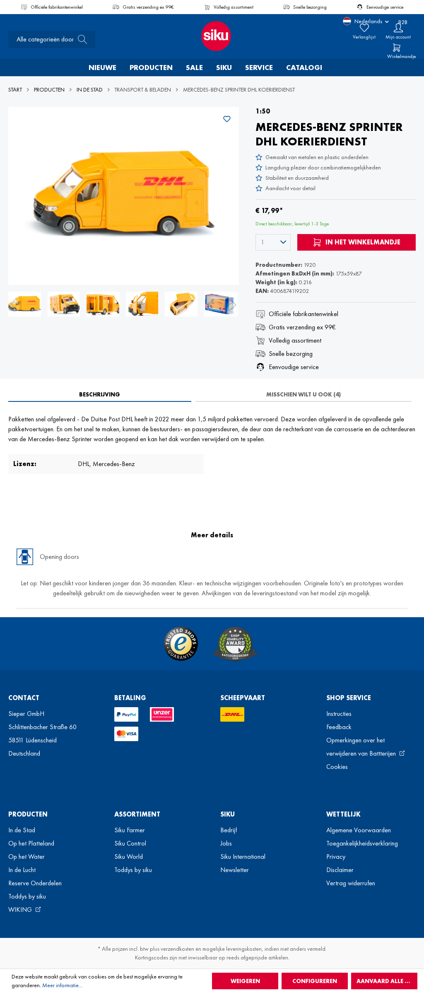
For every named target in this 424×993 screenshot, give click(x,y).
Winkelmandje (401, 56)
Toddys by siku (27, 896)
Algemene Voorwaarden (358, 830)
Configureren (314, 981)
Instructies (339, 713)
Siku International (242, 856)
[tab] (99, 394)
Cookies (337, 766)
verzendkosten (177, 948)
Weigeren (245, 981)
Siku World (128, 856)
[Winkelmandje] (396, 48)
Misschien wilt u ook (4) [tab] (303, 394)
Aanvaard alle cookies (387, 981)
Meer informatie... (62, 985)
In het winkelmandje (362, 242)
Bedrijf (228, 830)
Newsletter (234, 869)
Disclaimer (340, 869)
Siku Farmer (129, 830)
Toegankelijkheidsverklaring (362, 843)
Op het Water (26, 856)
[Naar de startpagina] (212, 36)
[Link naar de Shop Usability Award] (235, 644)
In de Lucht (22, 869)
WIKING (21, 909)
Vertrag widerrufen (350, 883)
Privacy (335, 856)
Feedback (339, 726)
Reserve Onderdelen (35, 883)
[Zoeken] (80, 39)
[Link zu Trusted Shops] (181, 644)
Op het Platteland (31, 843)
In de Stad (21, 830)
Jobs (226, 843)
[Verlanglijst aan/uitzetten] (227, 119)
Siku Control (130, 843)
